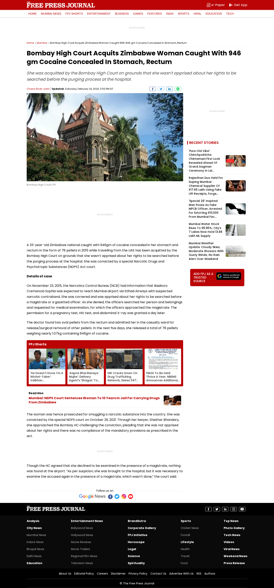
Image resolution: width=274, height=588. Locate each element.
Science (134, 556)
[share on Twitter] (161, 89)
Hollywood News (82, 535)
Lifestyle (187, 542)
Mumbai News (51, 13)
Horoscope (136, 542)
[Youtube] (130, 496)
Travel (185, 556)
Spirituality (136, 563)
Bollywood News (82, 528)
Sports (183, 13)
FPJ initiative (137, 535)
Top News (231, 521)
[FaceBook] (110, 496)
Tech (230, 13)
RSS (199, 574)
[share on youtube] (242, 509)
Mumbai (42, 43)
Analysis (33, 521)
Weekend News (235, 556)
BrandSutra (137, 521)
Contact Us (158, 574)
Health (185, 549)
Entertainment (99, 13)
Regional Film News (84, 556)
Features (154, 13)
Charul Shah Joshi (38, 89)
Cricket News (190, 528)
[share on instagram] (233, 509)
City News (34, 528)
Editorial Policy (84, 574)
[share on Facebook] (152, 89)
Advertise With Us (181, 574)
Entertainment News (87, 521)
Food (184, 563)
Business (122, 13)
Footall (185, 535)
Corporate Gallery (142, 528)
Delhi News (34, 556)
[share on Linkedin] (169, 89)
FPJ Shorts (74, 13)
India (170, 13)
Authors (209, 574)
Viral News (231, 549)
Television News (82, 563)
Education (214, 13)
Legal (132, 549)
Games (138, 13)
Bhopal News (35, 549)
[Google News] (92, 496)
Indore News (35, 542)
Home (32, 13)
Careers (102, 574)
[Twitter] (117, 496)
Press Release (234, 563)
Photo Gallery (234, 528)
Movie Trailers (80, 549)
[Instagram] (123, 496)
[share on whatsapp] (178, 89)
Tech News (232, 535)
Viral (197, 13)
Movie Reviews (81, 542)
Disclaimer (118, 574)
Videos (229, 542)
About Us (65, 574)
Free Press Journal (61, 5)
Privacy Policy (138, 574)
